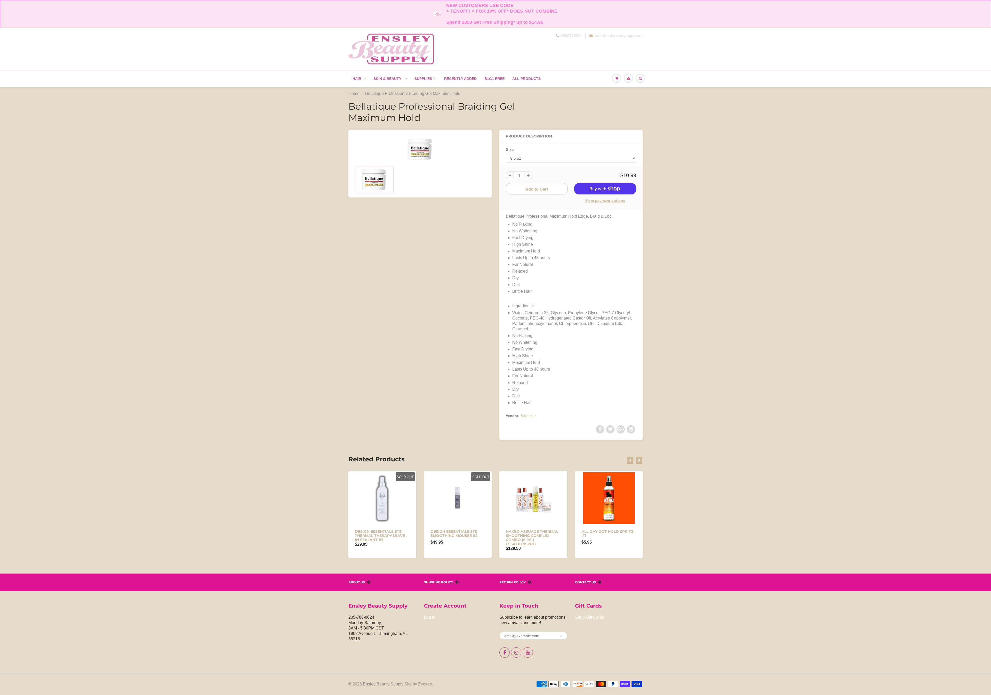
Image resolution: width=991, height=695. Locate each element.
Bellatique (529, 416)
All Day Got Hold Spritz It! (607, 533)
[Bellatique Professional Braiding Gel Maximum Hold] (420, 149)
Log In (429, 617)
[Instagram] (516, 652)
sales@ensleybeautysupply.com (618, 36)
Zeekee (425, 684)
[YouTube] (528, 652)
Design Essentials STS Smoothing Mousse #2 (453, 533)
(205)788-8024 (570, 36)
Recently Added (460, 79)
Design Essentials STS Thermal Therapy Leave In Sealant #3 (380, 535)
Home (353, 93)
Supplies (423, 79)
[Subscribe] (561, 636)
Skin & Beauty (387, 79)
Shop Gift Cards (589, 617)
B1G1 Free (494, 79)
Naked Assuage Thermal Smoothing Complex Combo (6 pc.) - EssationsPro (532, 537)
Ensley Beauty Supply (383, 684)
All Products (526, 79)
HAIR (357, 79)
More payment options (605, 201)
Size (510, 149)
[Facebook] (504, 652)
